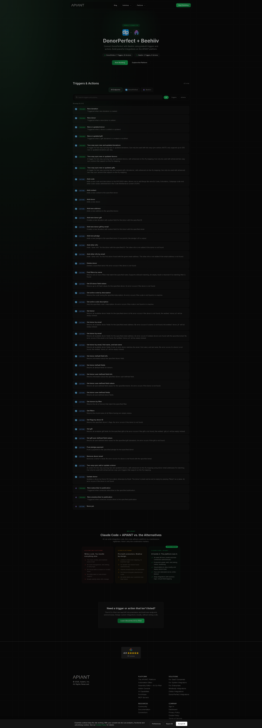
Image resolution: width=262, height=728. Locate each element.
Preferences (156, 724)
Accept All (181, 724)
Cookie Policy (101, 725)
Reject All (169, 724)
